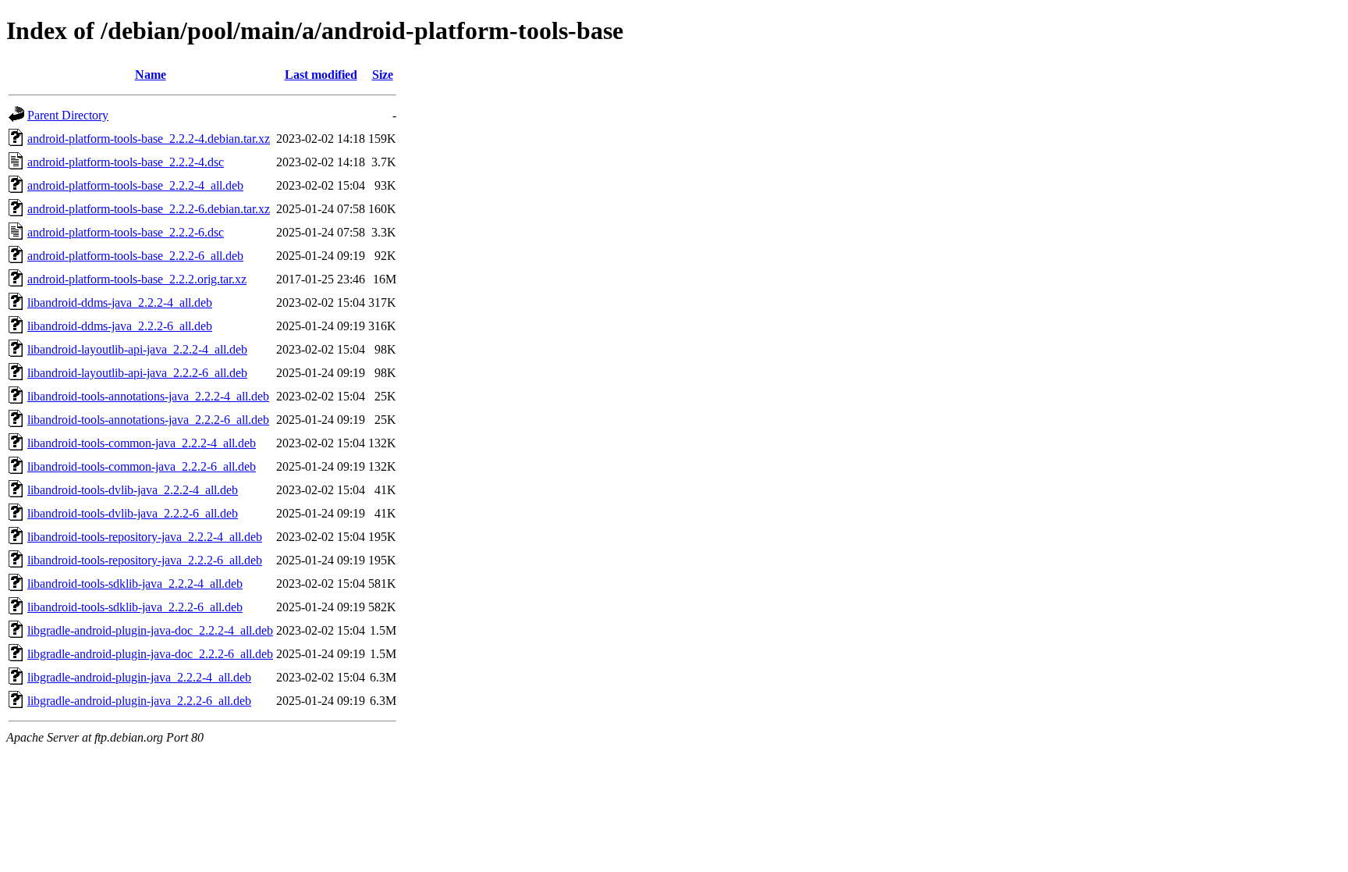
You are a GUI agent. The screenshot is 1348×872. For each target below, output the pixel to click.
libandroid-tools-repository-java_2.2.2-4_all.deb (144, 536)
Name (150, 74)
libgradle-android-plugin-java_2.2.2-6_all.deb (139, 700)
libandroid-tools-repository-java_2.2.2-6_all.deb (144, 560)
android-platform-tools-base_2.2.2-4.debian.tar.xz (148, 138)
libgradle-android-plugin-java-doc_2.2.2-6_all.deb (150, 653)
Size (382, 74)
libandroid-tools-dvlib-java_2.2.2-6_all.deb (132, 513)
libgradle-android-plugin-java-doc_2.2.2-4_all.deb (150, 630)
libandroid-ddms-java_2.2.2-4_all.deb (119, 302)
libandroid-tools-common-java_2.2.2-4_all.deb (141, 443)
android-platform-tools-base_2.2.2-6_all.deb (135, 255)
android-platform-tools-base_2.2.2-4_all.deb (135, 185)
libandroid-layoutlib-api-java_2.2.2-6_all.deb (137, 372)
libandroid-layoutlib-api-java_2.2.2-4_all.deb (137, 349)
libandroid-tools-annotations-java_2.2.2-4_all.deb (148, 396)
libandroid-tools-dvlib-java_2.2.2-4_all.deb (132, 490)
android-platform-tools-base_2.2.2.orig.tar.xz (137, 279)
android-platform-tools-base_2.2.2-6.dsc (125, 232)
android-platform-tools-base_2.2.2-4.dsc (125, 162)
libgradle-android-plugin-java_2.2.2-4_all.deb (139, 677)
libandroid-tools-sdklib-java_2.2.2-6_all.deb (135, 607)
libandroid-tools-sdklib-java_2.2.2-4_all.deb (135, 583)
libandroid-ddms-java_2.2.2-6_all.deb (119, 326)
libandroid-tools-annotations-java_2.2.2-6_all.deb (148, 419)
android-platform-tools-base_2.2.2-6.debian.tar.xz (148, 208)
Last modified (321, 74)
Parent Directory (67, 115)
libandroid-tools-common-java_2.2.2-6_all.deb (141, 466)
